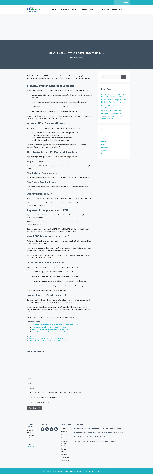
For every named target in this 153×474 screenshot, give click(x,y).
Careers (83, 9)
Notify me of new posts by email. (39, 402)
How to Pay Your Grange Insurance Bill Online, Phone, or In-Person (98, 432)
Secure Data (65, 454)
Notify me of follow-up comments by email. (43, 397)
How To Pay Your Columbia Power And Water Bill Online (46, 338)
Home (54, 9)
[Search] (123, 77)
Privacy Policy (118, 9)
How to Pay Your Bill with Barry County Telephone (49, 327)
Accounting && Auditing (109, 135)
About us (105, 9)
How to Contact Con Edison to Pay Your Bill (90, 437)
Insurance (64, 9)
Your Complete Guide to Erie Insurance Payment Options (95, 441)
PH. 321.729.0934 (121, 2)
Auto (74, 9)
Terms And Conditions (65, 459)
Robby (80, 58)
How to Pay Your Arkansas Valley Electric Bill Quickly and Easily (54, 325)
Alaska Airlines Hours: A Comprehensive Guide (48, 332)
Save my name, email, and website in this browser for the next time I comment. (56, 392)
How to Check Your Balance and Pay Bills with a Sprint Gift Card (48, 340)
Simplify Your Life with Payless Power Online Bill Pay (50, 329)
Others (31, 336)
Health (103, 144)
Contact (93, 9)
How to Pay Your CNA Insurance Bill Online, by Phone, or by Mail (97, 428)
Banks (103, 141)
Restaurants (105, 154)
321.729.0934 (31, 447)
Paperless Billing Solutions (64, 443)
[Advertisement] (76, 27)
